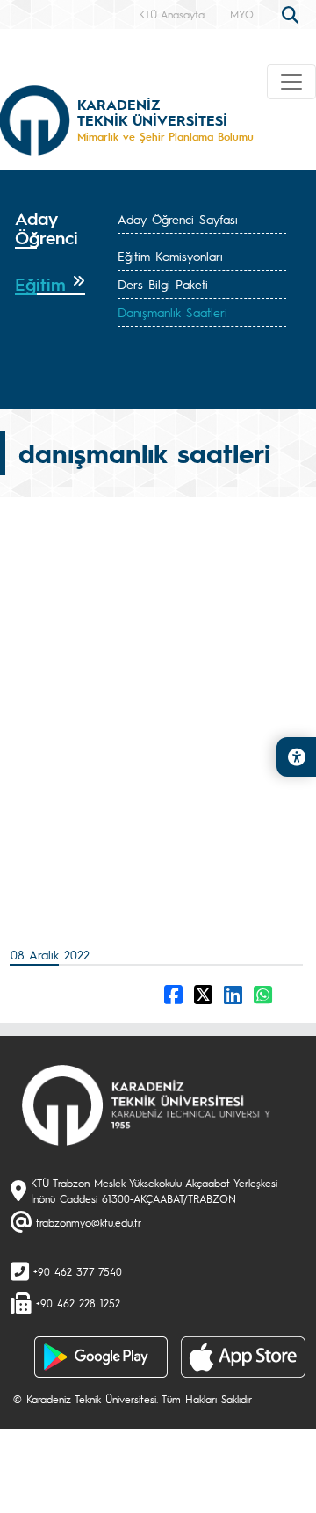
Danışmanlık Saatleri (172, 312)
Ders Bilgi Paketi (163, 284)
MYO (242, 14)
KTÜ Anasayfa (172, 14)
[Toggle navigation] (291, 81)
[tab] (50, 234)
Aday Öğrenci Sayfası (178, 219)
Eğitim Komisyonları (170, 256)
